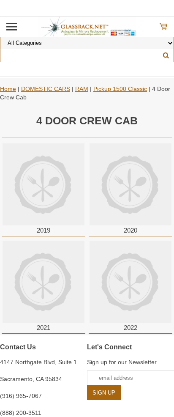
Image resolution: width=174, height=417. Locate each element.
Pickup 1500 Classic (120, 88)
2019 (43, 230)
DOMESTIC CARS (45, 88)
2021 (43, 327)
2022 (130, 327)
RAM (81, 88)
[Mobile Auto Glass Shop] (87, 26)
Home (8, 88)
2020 (130, 230)
